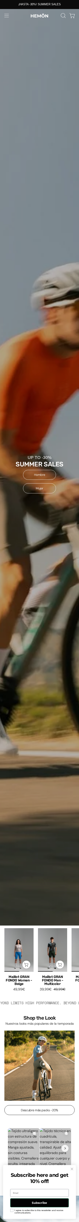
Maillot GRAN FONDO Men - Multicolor (52, 980)
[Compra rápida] (26, 965)
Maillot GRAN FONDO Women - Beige (19, 980)
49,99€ (19, 989)
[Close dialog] (72, 1169)
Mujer (39, 488)
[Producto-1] (38, 1048)
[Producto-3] (35, 1093)
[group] (39, 4)
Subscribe (39, 1202)
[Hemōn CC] (39, 16)
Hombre (39, 475)
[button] (63, 15)
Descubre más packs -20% (39, 1110)
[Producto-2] (43, 1064)
